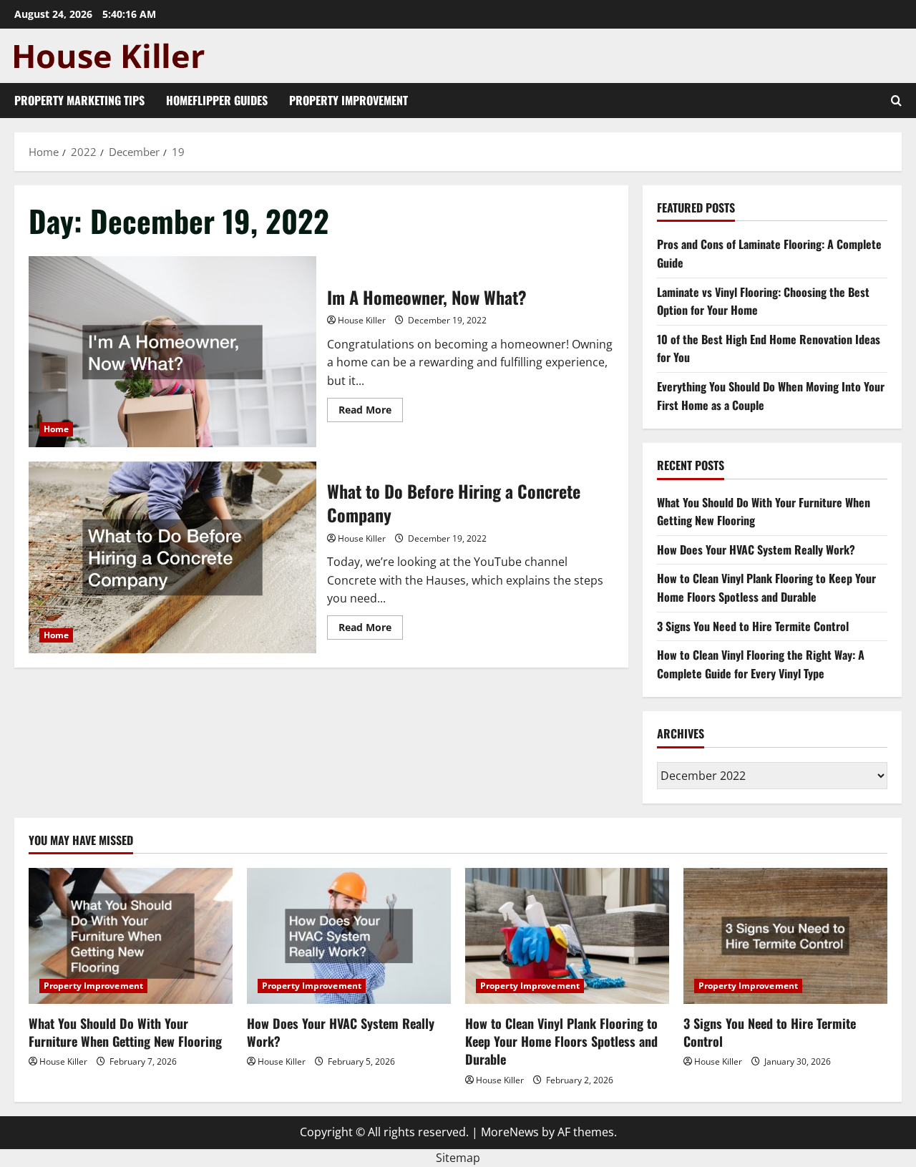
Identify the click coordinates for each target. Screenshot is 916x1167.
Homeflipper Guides (217, 100)
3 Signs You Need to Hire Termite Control (753, 626)
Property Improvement (348, 100)
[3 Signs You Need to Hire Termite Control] (785, 936)
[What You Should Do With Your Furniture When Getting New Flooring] (131, 936)
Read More (370, 412)
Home (56, 429)
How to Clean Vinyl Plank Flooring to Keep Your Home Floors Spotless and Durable (766, 587)
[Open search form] (896, 100)
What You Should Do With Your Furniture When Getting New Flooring (125, 1032)
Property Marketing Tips (79, 100)
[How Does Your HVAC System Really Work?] (349, 936)
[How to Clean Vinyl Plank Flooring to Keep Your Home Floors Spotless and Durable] (567, 936)
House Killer (362, 320)
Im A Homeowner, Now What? (172, 352)
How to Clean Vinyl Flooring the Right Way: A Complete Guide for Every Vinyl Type (760, 664)
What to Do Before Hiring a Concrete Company (172, 557)
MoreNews (510, 1132)
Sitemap (458, 1158)
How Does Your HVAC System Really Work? (756, 549)
